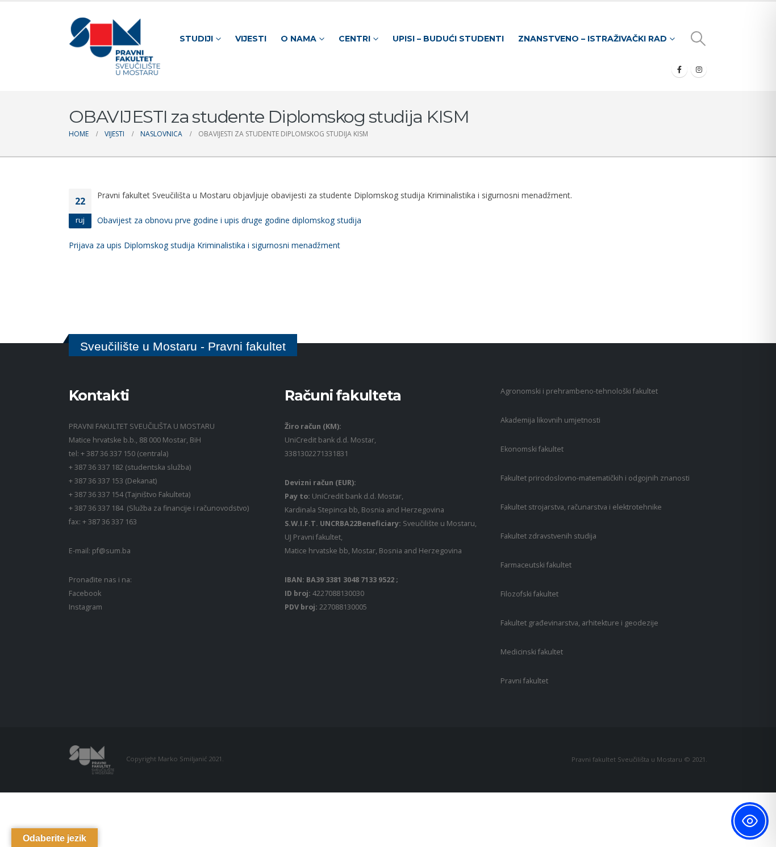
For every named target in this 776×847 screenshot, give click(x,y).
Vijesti (250, 39)
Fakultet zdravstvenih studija (548, 536)
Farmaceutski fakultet (535, 565)
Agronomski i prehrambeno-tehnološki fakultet (579, 391)
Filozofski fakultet (529, 594)
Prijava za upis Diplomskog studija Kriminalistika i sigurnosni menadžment (204, 245)
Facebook (85, 593)
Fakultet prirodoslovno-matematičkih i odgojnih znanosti (595, 478)
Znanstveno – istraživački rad (592, 39)
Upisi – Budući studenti (448, 39)
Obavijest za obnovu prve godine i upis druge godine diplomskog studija (229, 220)
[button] (698, 38)
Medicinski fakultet (531, 652)
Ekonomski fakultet (532, 449)
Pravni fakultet (524, 681)
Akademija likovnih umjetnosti (550, 420)
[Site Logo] (114, 46)
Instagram (85, 607)
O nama (298, 39)
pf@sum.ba (111, 551)
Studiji (196, 39)
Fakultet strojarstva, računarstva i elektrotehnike (581, 507)
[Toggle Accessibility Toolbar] (749, 820)
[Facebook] (679, 69)
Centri (354, 39)
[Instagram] (699, 69)
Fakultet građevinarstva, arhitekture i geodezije (579, 623)
